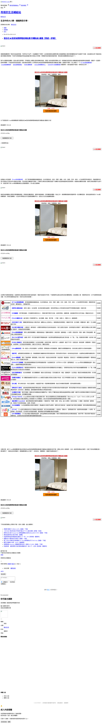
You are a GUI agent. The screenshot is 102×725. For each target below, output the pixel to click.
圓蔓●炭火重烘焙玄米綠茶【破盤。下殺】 (16, 538)
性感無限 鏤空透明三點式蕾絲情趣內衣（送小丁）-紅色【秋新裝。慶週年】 (26, 546)
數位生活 (13, 24)
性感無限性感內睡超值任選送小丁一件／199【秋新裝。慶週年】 (22, 536)
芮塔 (2, 554)
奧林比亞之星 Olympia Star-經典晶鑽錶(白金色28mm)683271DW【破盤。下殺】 (26, 533)
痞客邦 (9, 564)
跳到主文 (3, 16)
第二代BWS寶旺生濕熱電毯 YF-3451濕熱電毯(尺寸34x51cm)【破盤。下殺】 (25, 540)
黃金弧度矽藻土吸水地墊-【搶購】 (13, 534)
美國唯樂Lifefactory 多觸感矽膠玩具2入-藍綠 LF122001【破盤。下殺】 (23, 544)
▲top (2, 571)
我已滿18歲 (4, 721)
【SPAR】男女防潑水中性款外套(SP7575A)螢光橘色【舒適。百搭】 (23, 531)
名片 (5, 31)
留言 (13, 564)
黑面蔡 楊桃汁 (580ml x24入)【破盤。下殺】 (16, 529)
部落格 (6, 29)
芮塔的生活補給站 (11, 12)
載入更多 (3, 574)
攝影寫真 (13, 568)
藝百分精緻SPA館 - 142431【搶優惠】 (14, 542)
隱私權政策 (60, 702)
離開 (9, 721)
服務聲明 (66, 702)
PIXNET (39, 702)
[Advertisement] (51, 164)
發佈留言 (3, 583)
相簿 (5, 27)
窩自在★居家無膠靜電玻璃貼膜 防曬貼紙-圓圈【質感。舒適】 (30, 38)
